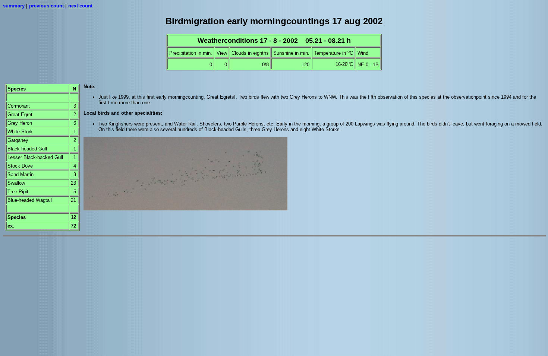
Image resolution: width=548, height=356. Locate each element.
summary (14, 6)
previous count (46, 6)
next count (80, 6)
